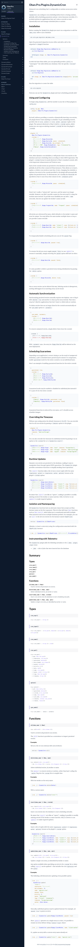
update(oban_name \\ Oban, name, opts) (41, 599)
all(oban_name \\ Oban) (36, 584)
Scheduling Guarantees (10, 46)
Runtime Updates (9, 49)
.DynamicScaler (5, 73)
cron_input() (33, 567)
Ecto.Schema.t (47, 729)
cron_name (40, 670)
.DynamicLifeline (5, 62)
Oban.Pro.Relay (5, 24)
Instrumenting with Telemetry (12, 53)
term (37, 729)
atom (51, 643)
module (53, 630)
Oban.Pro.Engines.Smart (8, 18)
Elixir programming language (62, 944)
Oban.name (40, 694)
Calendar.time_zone (45, 698)
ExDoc (44, 944)
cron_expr (46, 630)
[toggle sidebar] (22, 2)
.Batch (3, 86)
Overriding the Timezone (11, 48)
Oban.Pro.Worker (6, 28)
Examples (34, 742)
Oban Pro (10, 6)
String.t (45, 619)
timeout (41, 700)
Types (4, 57)
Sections (5, 39)
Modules (10, 11)
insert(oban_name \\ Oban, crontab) (40, 594)
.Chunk (3, 91)
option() (31, 574)
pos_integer (45, 662)
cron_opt (33, 632)
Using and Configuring (10, 43)
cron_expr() (32, 565)
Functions (5, 59)
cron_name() (32, 569)
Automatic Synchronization (11, 44)
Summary (5, 55)
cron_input (42, 693)
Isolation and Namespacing (11, 51)
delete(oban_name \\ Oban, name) (39, 589)
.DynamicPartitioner (7, 64)
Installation (7, 41)
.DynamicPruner (5, 69)
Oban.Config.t (40, 689)
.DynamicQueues (6, 71)
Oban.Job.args (40, 656)
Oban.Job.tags (41, 674)
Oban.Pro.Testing (6, 26)
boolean (43, 660)
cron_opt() (32, 571)
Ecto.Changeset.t (55, 764)
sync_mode (42, 696)
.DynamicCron (5, 36)
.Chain (3, 89)
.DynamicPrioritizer (6, 66)
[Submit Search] (2, 2)
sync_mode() (32, 576)
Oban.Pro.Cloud (5, 79)
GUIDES (4, 11)
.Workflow (4, 93)
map (38, 668)
